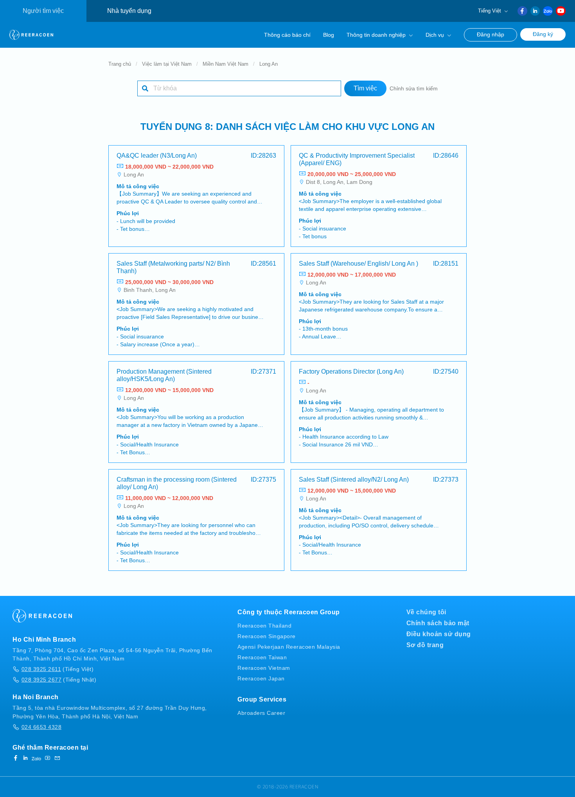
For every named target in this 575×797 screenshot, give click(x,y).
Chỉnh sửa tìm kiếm (414, 88)
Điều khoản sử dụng (438, 634)
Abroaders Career (261, 713)
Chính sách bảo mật (437, 623)
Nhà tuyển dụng (129, 10)
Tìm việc (365, 88)
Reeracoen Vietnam (263, 668)
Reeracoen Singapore (266, 636)
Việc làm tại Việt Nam (167, 64)
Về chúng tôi (426, 612)
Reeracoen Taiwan (262, 657)
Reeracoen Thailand (264, 625)
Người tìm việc (43, 10)
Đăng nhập (490, 35)
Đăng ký (543, 34)
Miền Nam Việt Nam (225, 64)
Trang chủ (119, 64)
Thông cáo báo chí (287, 35)
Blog (328, 35)
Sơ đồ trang (425, 645)
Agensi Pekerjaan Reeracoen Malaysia (288, 647)
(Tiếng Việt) (57, 669)
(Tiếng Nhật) (59, 679)
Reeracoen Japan (261, 678)
